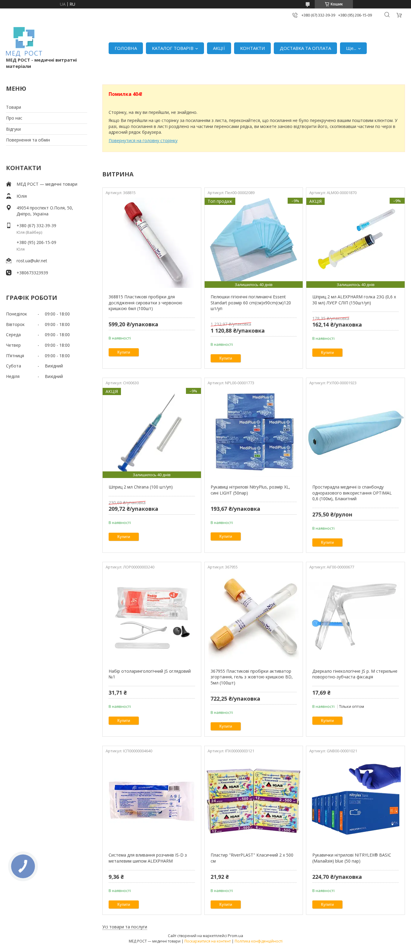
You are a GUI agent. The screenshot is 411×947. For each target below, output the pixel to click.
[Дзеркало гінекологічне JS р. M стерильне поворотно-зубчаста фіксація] (355, 617)
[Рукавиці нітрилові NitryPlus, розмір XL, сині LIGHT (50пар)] (254, 433)
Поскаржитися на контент (207, 941)
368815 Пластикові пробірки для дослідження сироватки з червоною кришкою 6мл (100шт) (145, 302)
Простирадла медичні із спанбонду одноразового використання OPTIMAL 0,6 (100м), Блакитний (352, 492)
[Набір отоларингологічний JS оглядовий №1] (152, 617)
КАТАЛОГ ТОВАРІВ (172, 48)
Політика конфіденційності (259, 941)
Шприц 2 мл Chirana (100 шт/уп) (141, 487)
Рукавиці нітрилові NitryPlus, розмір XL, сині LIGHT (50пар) (250, 490)
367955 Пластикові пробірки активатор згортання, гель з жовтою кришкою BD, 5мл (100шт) (252, 677)
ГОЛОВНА (126, 48)
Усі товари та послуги (124, 927)
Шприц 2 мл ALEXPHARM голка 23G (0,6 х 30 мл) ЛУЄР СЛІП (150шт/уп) (354, 300)
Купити (123, 352)
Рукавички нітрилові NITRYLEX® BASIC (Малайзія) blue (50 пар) (351, 858)
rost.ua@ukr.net (32, 260)
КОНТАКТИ (252, 48)
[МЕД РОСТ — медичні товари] (24, 42)
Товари (13, 107)
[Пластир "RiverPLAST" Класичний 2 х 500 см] (254, 801)
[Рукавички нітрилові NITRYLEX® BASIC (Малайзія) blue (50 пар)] (355, 801)
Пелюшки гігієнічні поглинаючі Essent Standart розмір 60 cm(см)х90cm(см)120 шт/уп (251, 302)
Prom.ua (235, 935)
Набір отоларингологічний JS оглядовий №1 (150, 674)
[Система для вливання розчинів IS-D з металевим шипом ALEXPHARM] (152, 801)
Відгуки (13, 129)
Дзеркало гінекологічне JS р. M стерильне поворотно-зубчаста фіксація (354, 674)
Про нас (14, 118)
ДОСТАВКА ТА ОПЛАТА (305, 48)
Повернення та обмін (28, 140)
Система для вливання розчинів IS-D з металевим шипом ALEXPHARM (148, 858)
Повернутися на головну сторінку (143, 140)
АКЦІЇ (219, 48)
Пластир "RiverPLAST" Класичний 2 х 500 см (252, 858)
